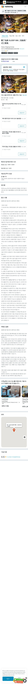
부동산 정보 (5, 35)
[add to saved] (26, 40)
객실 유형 (11, 35)
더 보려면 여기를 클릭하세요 (13, 457)
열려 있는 (25, 2)
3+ (7, 396)
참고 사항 (18, 35)
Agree (8, 678)
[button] (2, 23)
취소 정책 (23, 104)
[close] (26, 678)
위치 (23, 35)
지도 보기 (22, 48)
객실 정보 (24, 95)
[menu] (25, 6)
